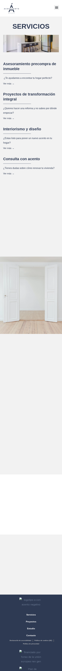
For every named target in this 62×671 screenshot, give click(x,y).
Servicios (31, 614)
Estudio (31, 628)
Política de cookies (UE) (43, 640)
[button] (56, 7)
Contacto (31, 635)
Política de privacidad (31, 644)
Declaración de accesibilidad (20, 640)
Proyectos (31, 621)
